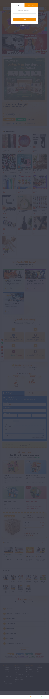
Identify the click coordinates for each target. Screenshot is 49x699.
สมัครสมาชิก (31, 5)
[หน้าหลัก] (8, 696)
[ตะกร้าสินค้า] (30, 696)
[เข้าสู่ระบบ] (19, 696)
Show (34, 15)
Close (37, 2)
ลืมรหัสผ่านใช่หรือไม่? (24, 25)
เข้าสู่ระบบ (17, 5)
